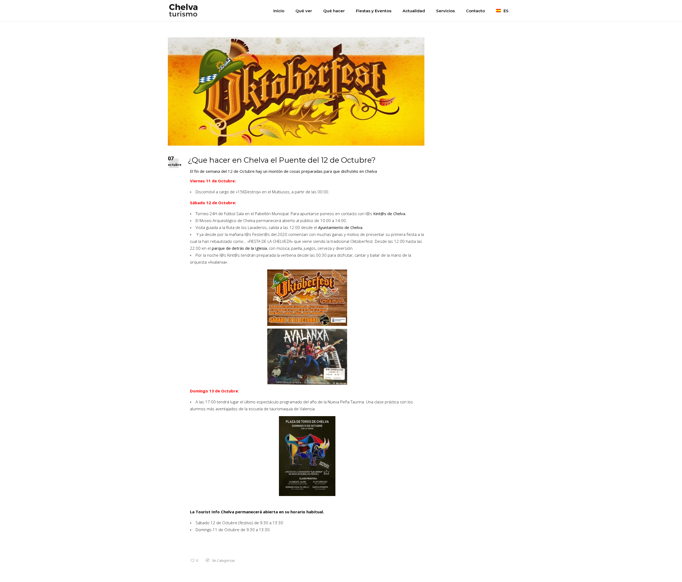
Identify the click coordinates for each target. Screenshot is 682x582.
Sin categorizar (223, 560)
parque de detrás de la (239, 248)
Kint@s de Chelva (389, 213)
